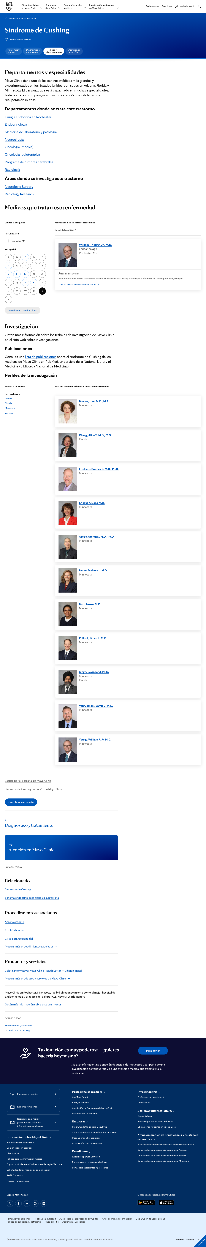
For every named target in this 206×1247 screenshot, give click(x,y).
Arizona (9, 398)
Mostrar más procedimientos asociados (29, 946)
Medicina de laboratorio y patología (31, 132)
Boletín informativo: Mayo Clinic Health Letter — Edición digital (43, 970)
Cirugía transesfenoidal (19, 938)
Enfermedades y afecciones (22, 18)
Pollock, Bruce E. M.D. (93, 638)
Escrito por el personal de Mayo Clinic (28, 780)
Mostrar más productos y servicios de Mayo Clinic (35, 978)
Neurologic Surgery (19, 186)
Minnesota (10, 408)
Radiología (12, 169)
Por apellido (11, 249)
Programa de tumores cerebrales (29, 162)
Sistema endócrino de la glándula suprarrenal (32, 897)
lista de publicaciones (40, 356)
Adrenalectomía (14, 922)
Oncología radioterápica (22, 154)
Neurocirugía (14, 139)
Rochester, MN (18, 240)
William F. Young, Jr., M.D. (95, 245)
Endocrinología (16, 124)
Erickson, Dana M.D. (92, 503)
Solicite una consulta (21, 802)
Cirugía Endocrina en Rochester (28, 117)
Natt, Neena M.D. (90, 604)
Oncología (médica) (19, 147)
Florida (8, 403)
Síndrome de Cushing (37, 30)
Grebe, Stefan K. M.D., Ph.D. (96, 536)
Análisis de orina (14, 930)
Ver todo (9, 412)
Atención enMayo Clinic (74, 51)
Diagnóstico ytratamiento (33, 51)
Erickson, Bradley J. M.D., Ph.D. (99, 469)
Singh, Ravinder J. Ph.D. (94, 672)
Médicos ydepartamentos (54, 51)
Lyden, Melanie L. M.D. (93, 570)
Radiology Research (19, 194)
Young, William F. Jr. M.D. (95, 739)
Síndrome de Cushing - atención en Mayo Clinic (34, 789)
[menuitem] (13, 51)
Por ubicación (12, 233)
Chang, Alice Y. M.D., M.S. (95, 435)
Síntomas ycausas (13, 51)
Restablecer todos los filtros (22, 310)
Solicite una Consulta (20, 39)
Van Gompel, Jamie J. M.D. (96, 705)
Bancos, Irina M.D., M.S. (94, 401)
